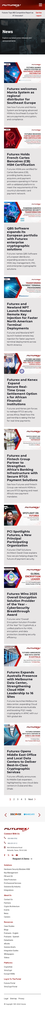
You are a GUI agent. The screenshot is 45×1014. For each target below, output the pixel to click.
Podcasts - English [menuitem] (11, 933)
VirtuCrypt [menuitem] (8, 970)
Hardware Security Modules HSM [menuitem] (17, 869)
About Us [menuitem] (8, 895)
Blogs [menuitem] (6, 930)
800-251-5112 (12, 843)
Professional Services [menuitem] (12, 883)
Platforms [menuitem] (8, 963)
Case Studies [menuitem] (9, 926)
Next (31, 799)
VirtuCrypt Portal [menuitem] (10, 987)
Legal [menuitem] (6, 999)
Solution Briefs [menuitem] (10, 947)
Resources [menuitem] (8, 922)
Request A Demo (21, 859)
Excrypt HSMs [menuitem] (9, 974)
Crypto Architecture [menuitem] (12, 906)
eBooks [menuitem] (7, 944)
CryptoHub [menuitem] (8, 967)
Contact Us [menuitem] (8, 899)
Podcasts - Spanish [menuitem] (11, 937)
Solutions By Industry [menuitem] (12, 887)
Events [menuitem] (6, 910)
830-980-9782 (12, 838)
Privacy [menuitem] (21, 999)
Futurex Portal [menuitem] (9, 983)
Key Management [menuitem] (11, 873)
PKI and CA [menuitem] (8, 876)
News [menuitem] (6, 913)
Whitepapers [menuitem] (9, 954)
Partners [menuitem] (7, 903)
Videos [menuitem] (6, 958)
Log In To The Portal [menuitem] (12, 979)
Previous (6, 814)
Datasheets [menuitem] (8, 940)
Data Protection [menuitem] (10, 880)
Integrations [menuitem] (9, 890)
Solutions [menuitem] (8, 865)
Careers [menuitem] (7, 917)
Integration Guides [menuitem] (11, 951)
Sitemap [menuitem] (13, 999)
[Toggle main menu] (40, 5)
